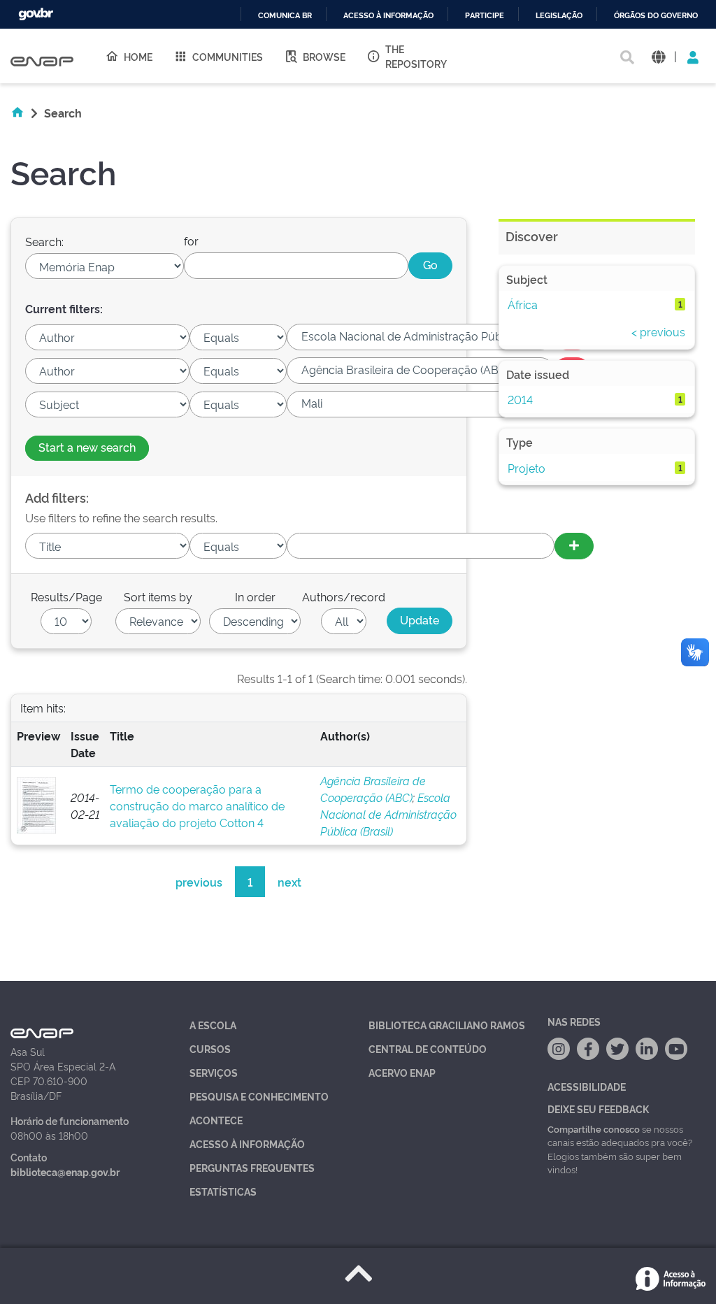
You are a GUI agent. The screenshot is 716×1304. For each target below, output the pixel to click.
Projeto (526, 467)
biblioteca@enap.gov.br (65, 1171)
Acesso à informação (388, 15)
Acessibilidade (586, 1086)
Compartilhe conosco (593, 1128)
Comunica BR (285, 15)
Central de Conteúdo (427, 1048)
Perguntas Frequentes (252, 1167)
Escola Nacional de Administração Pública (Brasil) (388, 813)
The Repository (416, 56)
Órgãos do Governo (656, 15)
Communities (227, 56)
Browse (324, 56)
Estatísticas (223, 1191)
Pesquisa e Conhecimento (259, 1096)
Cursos (210, 1048)
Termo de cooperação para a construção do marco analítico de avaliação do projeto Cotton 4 (197, 805)
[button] (658, 56)
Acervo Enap (402, 1072)
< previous (658, 331)
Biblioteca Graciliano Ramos (446, 1024)
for (191, 240)
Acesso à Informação (247, 1143)
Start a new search (87, 446)
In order (255, 596)
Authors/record (343, 596)
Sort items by (158, 596)
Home (138, 56)
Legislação (559, 15)
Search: (44, 241)
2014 (520, 399)
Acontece (216, 1119)
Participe (484, 15)
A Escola (212, 1024)
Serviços (213, 1072)
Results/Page (66, 596)
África (523, 304)
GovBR (35, 14)
